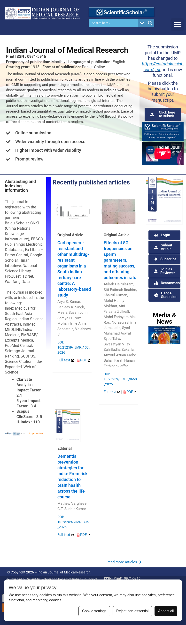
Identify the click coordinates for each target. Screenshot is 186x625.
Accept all (166, 611)
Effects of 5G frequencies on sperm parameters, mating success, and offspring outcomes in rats (120, 260)
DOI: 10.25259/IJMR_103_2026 (73, 347)
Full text (64, 360)
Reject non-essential (132, 611)
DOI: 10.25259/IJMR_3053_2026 (74, 522)
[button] (177, 24)
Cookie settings (94, 611)
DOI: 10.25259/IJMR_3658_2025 (120, 379)
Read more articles (122, 562)
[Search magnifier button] (150, 23)
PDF (84, 360)
